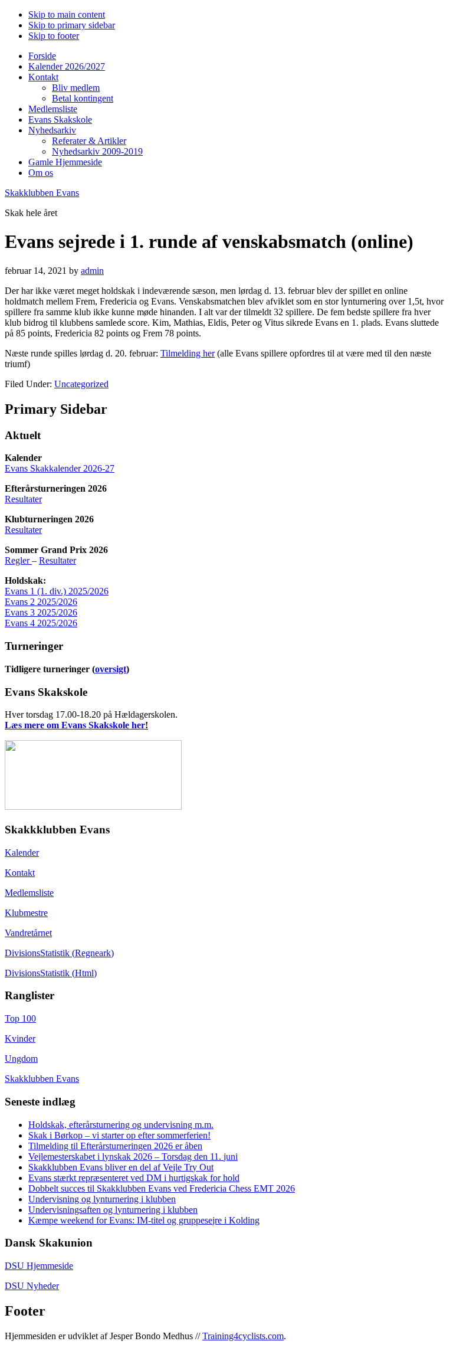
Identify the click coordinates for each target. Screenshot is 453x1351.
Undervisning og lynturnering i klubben (102, 1199)
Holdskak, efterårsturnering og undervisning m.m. (121, 1125)
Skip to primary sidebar (71, 25)
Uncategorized (81, 384)
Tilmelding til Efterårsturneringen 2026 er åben (115, 1146)
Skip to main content (66, 14)
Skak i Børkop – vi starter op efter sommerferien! (119, 1135)
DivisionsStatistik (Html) (51, 973)
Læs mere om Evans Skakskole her (75, 725)
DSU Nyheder (32, 1286)
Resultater (23, 499)
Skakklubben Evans (42, 193)
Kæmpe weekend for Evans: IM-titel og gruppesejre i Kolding (144, 1220)
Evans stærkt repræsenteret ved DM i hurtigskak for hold (133, 1178)
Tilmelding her (187, 353)
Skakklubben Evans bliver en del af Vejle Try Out (121, 1167)
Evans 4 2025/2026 (41, 623)
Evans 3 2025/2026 (41, 612)
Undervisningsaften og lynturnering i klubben (113, 1210)
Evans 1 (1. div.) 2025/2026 (57, 591)
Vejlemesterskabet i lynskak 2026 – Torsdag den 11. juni (133, 1157)
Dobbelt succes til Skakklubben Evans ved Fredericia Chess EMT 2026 (161, 1188)
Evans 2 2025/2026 (41, 602)
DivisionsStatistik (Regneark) (59, 953)
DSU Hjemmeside (39, 1266)
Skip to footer (53, 36)
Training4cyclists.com (243, 1336)
